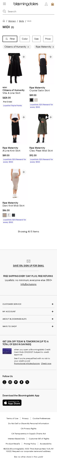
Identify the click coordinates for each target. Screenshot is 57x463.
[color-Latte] (4, 215)
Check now (46, 363)
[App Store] (12, 402)
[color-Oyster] (36, 100)
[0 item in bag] (52, 4)
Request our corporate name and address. (31, 451)
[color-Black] (31, 100)
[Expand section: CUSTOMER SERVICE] (28, 304)
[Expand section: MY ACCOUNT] (28, 311)
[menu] (4, 4)
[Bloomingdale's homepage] (4, 21)
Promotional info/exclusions (27, 363)
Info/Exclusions (29, 284)
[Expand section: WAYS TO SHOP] (28, 326)
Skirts (21, 21)
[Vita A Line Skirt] (15, 68)
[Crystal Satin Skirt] (41, 68)
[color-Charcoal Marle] (13, 215)
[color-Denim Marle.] (9, 215)
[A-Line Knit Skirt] (15, 129)
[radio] (31, 100)
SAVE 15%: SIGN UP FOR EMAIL (28, 265)
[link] (15, 96)
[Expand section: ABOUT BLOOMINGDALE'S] (28, 319)
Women (12, 21)
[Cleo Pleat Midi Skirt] (41, 129)
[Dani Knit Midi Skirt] (15, 184)
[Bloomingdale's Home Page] (26, 4)
